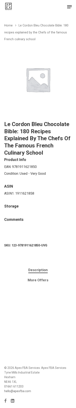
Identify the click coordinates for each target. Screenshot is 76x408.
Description (38, 270)
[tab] (38, 270)
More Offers (38, 280)
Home (8, 25)
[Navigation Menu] (69, 7)
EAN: (8, 167)
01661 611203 (13, 386)
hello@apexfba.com (17, 391)
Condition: (12, 174)
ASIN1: (9, 193)
